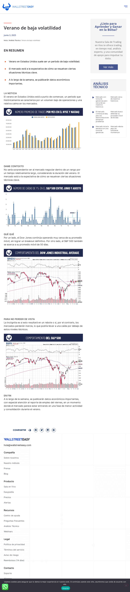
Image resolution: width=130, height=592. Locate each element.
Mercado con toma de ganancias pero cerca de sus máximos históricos (101, 102)
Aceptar (65, 588)
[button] (36, 430)
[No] (126, 585)
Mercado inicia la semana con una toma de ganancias (102, 129)
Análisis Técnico (14, 40)
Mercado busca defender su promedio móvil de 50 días (117, 115)
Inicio (6, 40)
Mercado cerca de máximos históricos (116, 99)
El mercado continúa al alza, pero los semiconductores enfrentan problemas (102, 117)
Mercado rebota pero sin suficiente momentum (117, 129)
